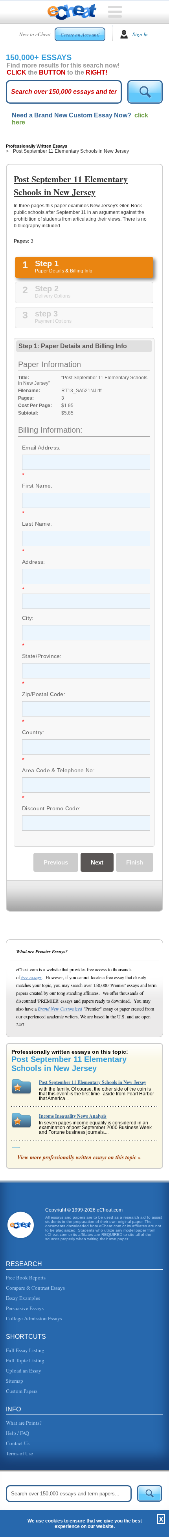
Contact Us (17, 1443)
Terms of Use (19, 1453)
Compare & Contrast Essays (35, 1287)
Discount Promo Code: (51, 808)
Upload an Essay (23, 1370)
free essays (31, 977)
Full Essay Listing (25, 1350)
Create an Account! (80, 34)
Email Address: (41, 447)
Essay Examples (23, 1297)
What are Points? (24, 1422)
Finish (134, 862)
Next (97, 862)
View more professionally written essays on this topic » (79, 1157)
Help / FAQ (17, 1432)
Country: (33, 732)
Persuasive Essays (25, 1308)
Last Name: (37, 524)
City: (28, 618)
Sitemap (14, 1380)
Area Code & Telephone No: (58, 770)
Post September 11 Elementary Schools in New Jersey (92, 1082)
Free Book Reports (26, 1277)
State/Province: (42, 656)
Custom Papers (21, 1390)
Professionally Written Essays (36, 146)
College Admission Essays (34, 1318)
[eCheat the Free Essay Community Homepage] (72, 12)
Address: (33, 562)
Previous (56, 862)
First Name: (37, 485)
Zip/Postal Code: (43, 694)
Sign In (140, 34)
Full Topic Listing (25, 1360)
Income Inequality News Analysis (73, 1116)
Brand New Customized (60, 1008)
